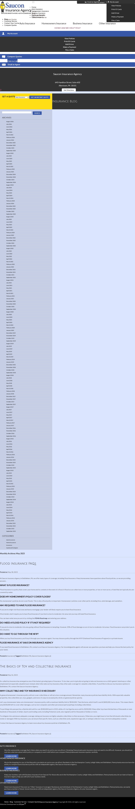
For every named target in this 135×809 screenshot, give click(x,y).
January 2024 (10, 203)
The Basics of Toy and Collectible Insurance (35, 666)
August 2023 (10, 216)
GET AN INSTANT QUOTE (39, 97)
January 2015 (10, 489)
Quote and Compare (12, 548)
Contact (102, 1)
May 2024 (9, 193)
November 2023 (11, 209)
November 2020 (11, 304)
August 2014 (10, 502)
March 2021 (9, 293)
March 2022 (9, 261)
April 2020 (9, 322)
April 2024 (9, 195)
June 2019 (9, 349)
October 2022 (10, 243)
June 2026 (9, 127)
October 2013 (10, 528)
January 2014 (10, 520)
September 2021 (11, 277)
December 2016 (11, 428)
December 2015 (11, 460)
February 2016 (10, 454)
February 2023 (10, 232)
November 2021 (11, 272)
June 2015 (9, 475)
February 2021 (10, 296)
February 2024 (10, 201)
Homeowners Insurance (40, 11)
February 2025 (10, 169)
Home (34, 7)
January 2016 (10, 457)
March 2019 (9, 357)
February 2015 (10, 486)
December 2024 (11, 174)
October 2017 (10, 401)
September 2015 (11, 468)
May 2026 (9, 129)
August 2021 (10, 280)
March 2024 (9, 198)
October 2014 (10, 497)
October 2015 (10, 465)
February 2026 (10, 137)
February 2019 (10, 359)
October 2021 (10, 275)
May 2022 (9, 256)
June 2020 (9, 317)
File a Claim (115, 20)
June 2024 (9, 190)
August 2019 (10, 343)
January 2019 (10, 362)
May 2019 (9, 351)
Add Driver (115, 13)
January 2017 (10, 425)
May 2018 (9, 383)
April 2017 (9, 417)
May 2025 (9, 161)
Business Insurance (38, 13)
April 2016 (9, 449)
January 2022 (10, 267)
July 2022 (9, 251)
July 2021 (9, 283)
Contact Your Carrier (39, 17)
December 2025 (11, 142)
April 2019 (9, 354)
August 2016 (10, 438)
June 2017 (9, 412)
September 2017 (11, 404)
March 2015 (9, 483)
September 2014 (11, 499)
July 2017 (9, 409)
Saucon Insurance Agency (41, 656)
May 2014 (9, 510)
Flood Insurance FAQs (18, 563)
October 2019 (10, 338)
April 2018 (9, 386)
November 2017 (11, 399)
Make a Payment (117, 17)
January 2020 (10, 330)
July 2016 (9, 441)
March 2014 (9, 515)
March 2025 (9, 166)
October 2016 (10, 433)
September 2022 (11, 246)
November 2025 (11, 145)
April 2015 (9, 481)
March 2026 (9, 135)
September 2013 (11, 531)
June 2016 (9, 444)
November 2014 (11, 494)
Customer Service (10, 21)
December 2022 (11, 238)
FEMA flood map (41, 618)
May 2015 (9, 478)
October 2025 (10, 148)
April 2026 (9, 132)
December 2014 (11, 491)
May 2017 (9, 415)
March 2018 (9, 388)
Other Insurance (107, 23)
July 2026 (9, 124)
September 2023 (11, 214)
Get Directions (69, 90)
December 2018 (11, 364)
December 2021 (11, 269)
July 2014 (9, 505)
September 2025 (11, 150)
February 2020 (10, 327)
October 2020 (10, 306)
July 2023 (9, 219)
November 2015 (11, 462)
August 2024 (10, 185)
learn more (11, 756)
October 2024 (10, 179)
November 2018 (11, 367)
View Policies (116, 6)
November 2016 (11, 431)
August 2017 (10, 407)
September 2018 (11, 372)
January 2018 (10, 394)
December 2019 (11, 333)
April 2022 (9, 259)
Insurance (9, 545)
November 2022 (11, 240)
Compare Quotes (10, 25)
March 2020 (9, 325)
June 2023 (9, 222)
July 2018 (9, 378)
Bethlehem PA (26, 656)
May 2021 (9, 288)
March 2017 (9, 420)
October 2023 (10, 211)
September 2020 (11, 309)
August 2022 (10, 248)
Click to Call (12, 61)
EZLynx (22, 804)
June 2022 (9, 253)
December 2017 (11, 396)
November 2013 (11, 526)
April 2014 (9, 513)
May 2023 (9, 224)
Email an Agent (92, 2)
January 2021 (10, 298)
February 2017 (10, 423)
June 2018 (9, 380)
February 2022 (10, 264)
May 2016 (9, 446)
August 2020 (10, 312)
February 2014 (10, 518)
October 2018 (10, 370)
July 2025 (9, 156)
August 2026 (10, 121)
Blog (33, 13)
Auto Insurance (37, 9)
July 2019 (9, 346)
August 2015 (10, 470)
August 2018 (10, 375)
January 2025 (10, 172)
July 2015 (9, 473)
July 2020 (9, 314)
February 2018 (10, 391)
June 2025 (9, 158)
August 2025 (10, 153)
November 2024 (11, 177)
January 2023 (10, 235)
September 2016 (11, 436)
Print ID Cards (116, 9)
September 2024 (11, 182)
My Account (12, 33)
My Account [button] (114, 2)
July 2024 (9, 187)
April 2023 (9, 227)
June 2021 (9, 285)
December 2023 (11, 206)
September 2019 (11, 341)
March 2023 (9, 230)
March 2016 (9, 452)
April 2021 (9, 290)
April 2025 (9, 164)
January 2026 (10, 140)
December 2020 (11, 301)
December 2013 (11, 523)
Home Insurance (11, 542)
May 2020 (9, 320)
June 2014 (9, 507)
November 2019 (11, 335)
